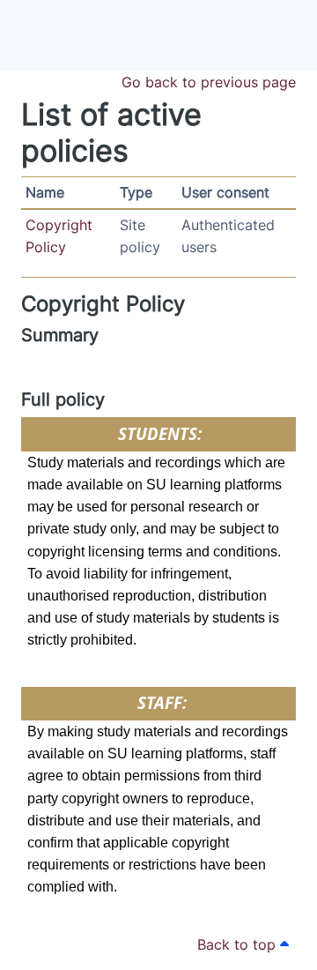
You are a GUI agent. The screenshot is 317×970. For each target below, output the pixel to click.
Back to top (238, 944)
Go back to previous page (209, 82)
